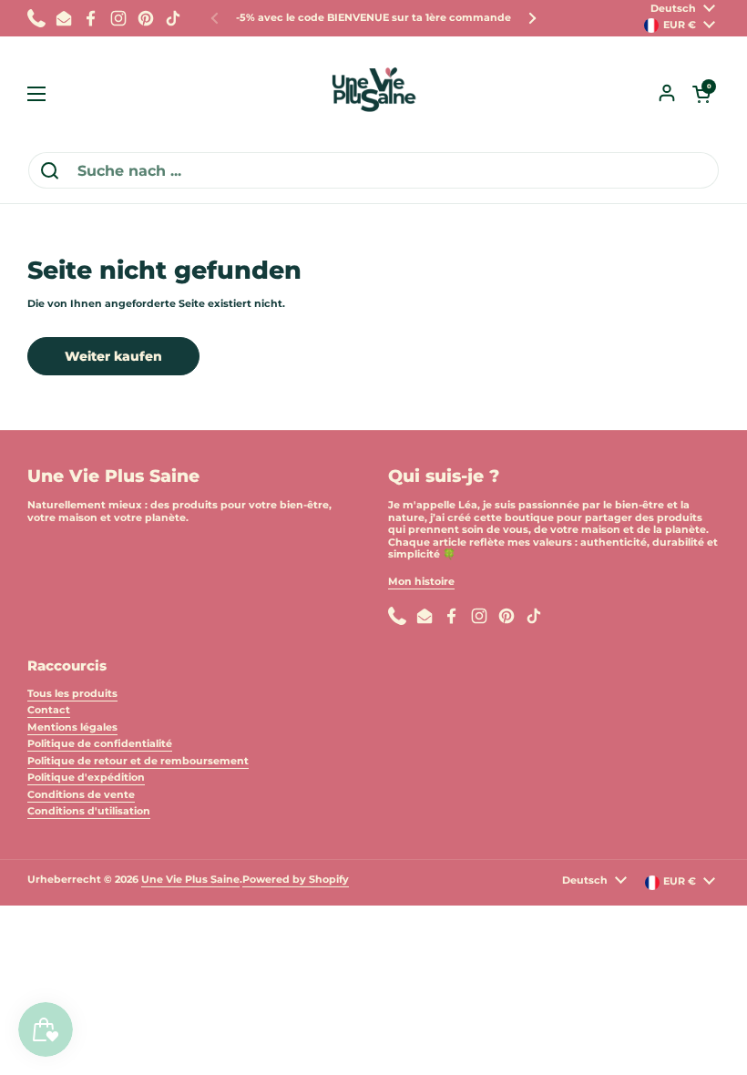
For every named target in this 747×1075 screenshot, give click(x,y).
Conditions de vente (81, 794)
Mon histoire (421, 581)
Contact (48, 709)
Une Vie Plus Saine (190, 879)
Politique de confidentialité (99, 743)
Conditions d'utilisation (88, 810)
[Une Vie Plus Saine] (373, 94)
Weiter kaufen (113, 356)
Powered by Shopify (295, 879)
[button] (701, 94)
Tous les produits (72, 693)
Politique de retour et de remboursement (138, 760)
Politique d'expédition (86, 777)
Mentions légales (72, 727)
